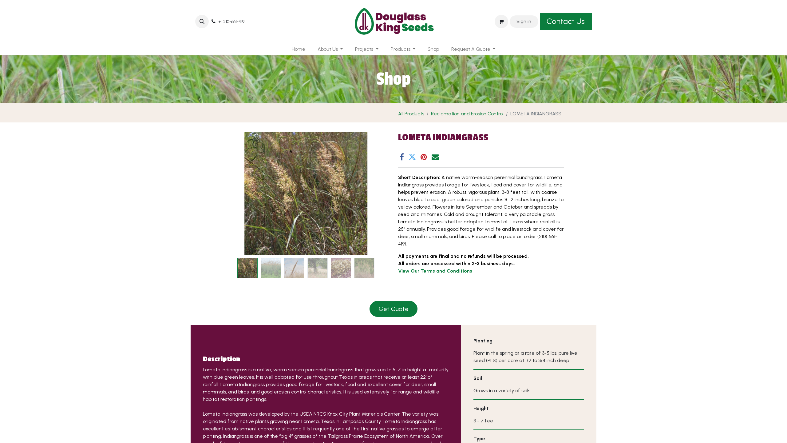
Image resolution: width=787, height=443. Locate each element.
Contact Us (566, 21)
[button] (202, 21)
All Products (411, 114)
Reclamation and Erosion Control (467, 114)
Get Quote (394, 309)
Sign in (523, 21)
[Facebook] (402, 157)
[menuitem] (298, 49)
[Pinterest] (424, 157)
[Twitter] (412, 157)
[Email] (435, 157)
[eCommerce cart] (501, 21)
